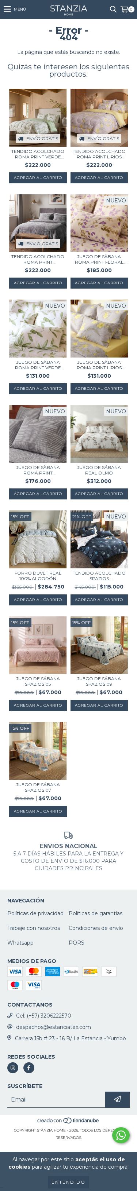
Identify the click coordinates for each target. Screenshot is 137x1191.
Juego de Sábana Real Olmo (99, 470)
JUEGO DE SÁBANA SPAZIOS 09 (99, 681)
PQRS (76, 942)
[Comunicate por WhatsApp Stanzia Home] (121, 1135)
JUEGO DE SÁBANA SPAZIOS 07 (38, 787)
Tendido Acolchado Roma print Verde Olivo (37, 154)
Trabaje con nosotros (33, 928)
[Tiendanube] (68, 1123)
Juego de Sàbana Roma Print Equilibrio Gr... (38, 470)
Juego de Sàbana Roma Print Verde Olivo (38, 364)
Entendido (68, 1182)
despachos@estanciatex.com (53, 1027)
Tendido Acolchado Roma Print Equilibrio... (37, 259)
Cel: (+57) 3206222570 (43, 1015)
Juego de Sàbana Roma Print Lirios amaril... (99, 364)
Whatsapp (20, 942)
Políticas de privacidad (35, 913)
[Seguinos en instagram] (12, 1067)
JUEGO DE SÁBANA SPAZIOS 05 (38, 681)
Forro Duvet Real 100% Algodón (38, 575)
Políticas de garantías (95, 913)
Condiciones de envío (96, 928)
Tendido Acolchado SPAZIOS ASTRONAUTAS (99, 575)
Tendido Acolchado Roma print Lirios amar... (99, 154)
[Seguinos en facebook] (28, 1067)
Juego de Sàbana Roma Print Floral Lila (99, 259)
